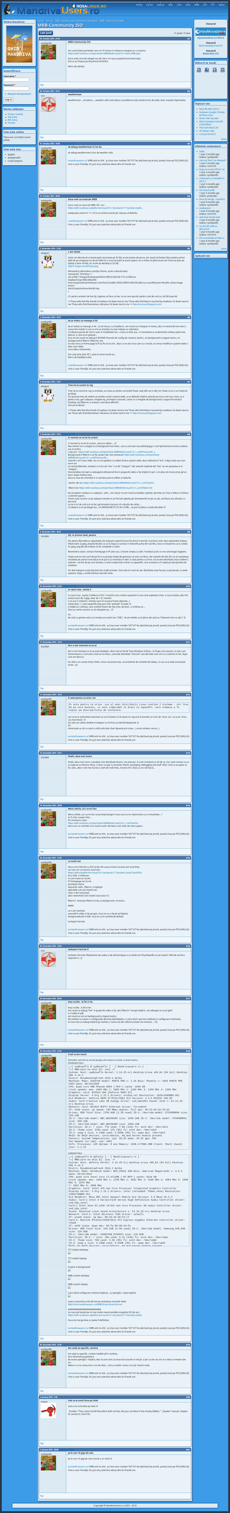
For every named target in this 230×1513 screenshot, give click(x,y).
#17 (188, 998)
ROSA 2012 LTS (211, 53)
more (224, 248)
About (222, 4)
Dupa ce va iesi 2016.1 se (212, 169)
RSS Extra (12, 119)
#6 (188, 317)
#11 (188, 642)
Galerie (160, 4)
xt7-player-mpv (206, 130)
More (224, 139)
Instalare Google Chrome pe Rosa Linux (212, 114)
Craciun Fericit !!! (207, 134)
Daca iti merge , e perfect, (212, 199)
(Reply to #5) (68, 317)
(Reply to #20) (66, 1449)
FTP (213, 4)
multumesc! (205, 208)
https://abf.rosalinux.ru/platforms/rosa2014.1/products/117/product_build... (105, 207)
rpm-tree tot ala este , (210, 217)
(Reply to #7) (68, 434)
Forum (149, 4)
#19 (188, 1344)
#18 (188, 1051)
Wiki (171, 4)
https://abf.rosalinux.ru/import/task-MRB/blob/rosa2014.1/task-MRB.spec (104, 53)
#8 (188, 434)
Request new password (19, 93)
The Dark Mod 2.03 (208, 127)
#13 (188, 753)
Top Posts (12, 117)
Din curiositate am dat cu (211, 237)
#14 (188, 805)
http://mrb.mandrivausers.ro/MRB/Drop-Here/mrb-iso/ (95, 1304)
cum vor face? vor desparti (212, 160)
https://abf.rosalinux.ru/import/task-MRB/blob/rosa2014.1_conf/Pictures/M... (116, 451)
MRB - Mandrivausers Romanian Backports (76, 20)
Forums (49, 20)
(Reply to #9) (69, 586)
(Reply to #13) (70, 805)
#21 (188, 1449)
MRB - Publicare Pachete (112, 20)
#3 (188, 143)
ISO (205, 4)
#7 (188, 381)
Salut (201, 151)
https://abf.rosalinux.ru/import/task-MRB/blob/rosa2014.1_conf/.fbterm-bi (115, 487)
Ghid (188, 4)
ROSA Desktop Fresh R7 (211, 45)
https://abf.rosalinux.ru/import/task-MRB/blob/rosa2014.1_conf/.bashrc (119, 482)
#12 (188, 694)
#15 (188, 857)
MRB (196, 4)
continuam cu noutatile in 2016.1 (211, 180)
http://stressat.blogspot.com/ (147, 304)
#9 (188, 531)
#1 (188, 38)
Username (9, 76)
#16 (188, 946)
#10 (188, 586)
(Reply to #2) (67, 143)
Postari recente (15, 114)
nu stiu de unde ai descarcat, (208, 227)
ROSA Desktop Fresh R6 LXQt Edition (211, 123)
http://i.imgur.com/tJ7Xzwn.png (83, 266)
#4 (188, 196)
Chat (179, 4)
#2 (188, 91)
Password (9, 85)
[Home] (56, 9)
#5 (188, 248)
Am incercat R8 (206, 190)
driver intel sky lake (208, 118)
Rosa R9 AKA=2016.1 (209, 108)
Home (41, 20)
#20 (188, 1397)
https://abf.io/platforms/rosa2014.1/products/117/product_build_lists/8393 (105, 872)
